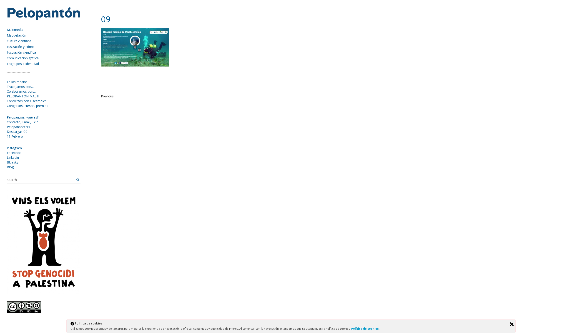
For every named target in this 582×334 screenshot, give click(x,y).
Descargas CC (17, 131)
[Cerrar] (512, 324)
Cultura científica (19, 41)
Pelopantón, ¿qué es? (22, 117)
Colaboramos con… (21, 91)
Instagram (14, 148)
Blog (10, 167)
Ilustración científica (21, 52)
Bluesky (12, 162)
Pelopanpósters (18, 127)
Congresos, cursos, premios (27, 106)
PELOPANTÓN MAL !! (23, 96)
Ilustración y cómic (20, 47)
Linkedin (13, 157)
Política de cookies (365, 329)
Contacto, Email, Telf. (22, 122)
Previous (107, 96)
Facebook (14, 153)
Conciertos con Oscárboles (27, 101)
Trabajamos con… (20, 86)
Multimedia (15, 29)
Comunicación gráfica (23, 58)
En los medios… (18, 82)
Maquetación (16, 35)
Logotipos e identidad (23, 64)
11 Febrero (15, 136)
